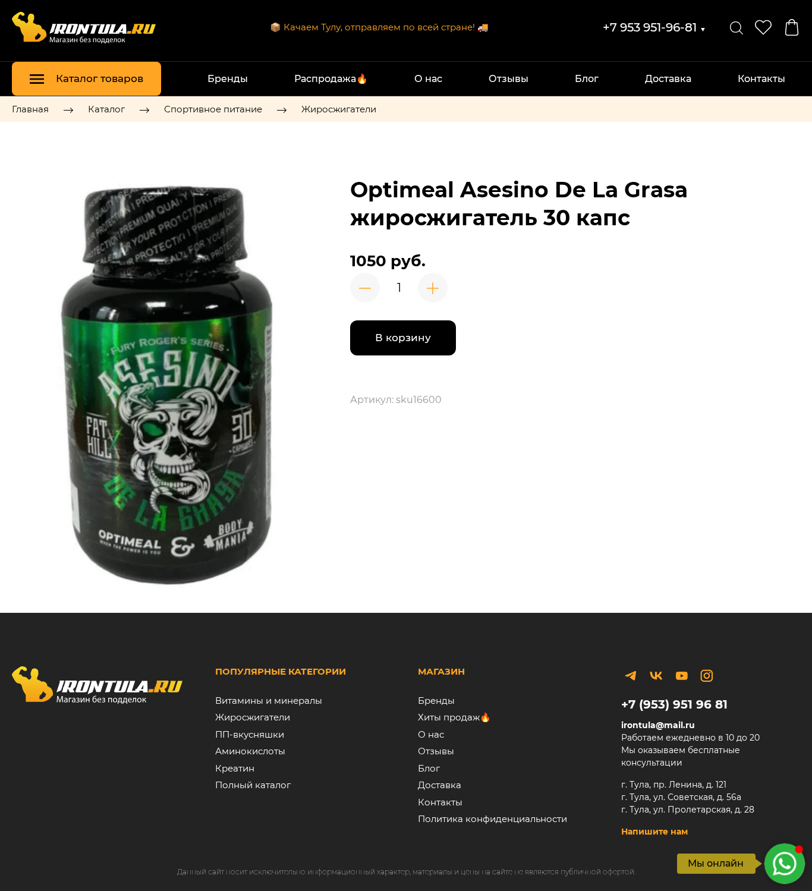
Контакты (761, 78)
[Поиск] (736, 27)
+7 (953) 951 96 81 (674, 704)
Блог (587, 78)
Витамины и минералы (268, 700)
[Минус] (365, 288)
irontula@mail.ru (658, 725)
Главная (30, 109)
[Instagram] (706, 675)
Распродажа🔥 (331, 78)
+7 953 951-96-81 (654, 27)
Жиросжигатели (338, 109)
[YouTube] (681, 675)
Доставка (668, 78)
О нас (428, 78)
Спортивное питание (213, 109)
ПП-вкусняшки (249, 734)
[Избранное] (763, 27)
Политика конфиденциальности (492, 818)
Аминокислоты (250, 751)
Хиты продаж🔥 (454, 717)
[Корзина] (791, 27)
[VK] (655, 675)
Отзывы (508, 78)
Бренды (227, 78)
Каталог (106, 109)
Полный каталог (253, 785)
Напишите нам (654, 831)
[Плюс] (433, 288)
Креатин (234, 768)
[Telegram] (630, 675)
